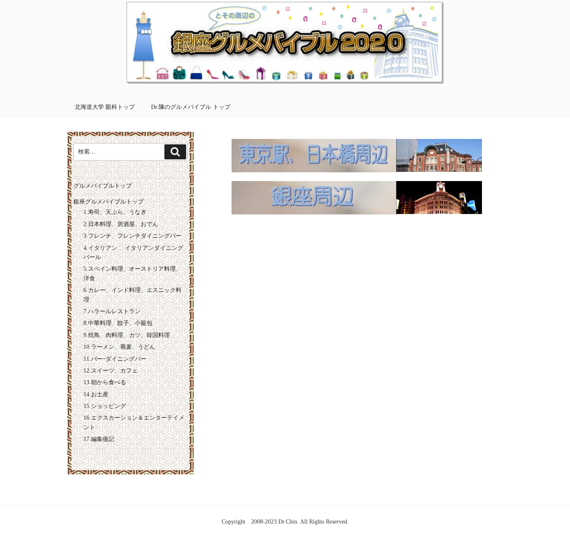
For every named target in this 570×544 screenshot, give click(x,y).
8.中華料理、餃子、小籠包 (117, 323)
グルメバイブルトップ (102, 186)
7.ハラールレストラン (112, 311)
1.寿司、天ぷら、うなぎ (114, 212)
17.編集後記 (98, 439)
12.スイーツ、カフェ (110, 371)
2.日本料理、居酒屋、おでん (120, 224)
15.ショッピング (104, 406)
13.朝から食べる (104, 382)
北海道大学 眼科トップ (105, 107)
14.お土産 (95, 394)
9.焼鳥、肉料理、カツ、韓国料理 (126, 335)
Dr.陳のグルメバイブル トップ (190, 107)
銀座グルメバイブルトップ (108, 202)
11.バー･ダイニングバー (114, 359)
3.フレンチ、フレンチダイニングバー (132, 236)
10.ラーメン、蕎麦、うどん (119, 347)
